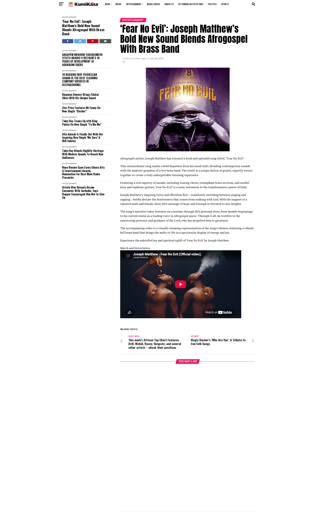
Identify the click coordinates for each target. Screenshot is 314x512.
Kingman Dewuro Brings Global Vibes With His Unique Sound (80, 96)
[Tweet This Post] (80, 41)
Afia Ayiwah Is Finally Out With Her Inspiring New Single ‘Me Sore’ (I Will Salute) (82, 137)
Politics (212, 4)
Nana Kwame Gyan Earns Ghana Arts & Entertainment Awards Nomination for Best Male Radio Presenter (83, 172)
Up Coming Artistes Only (190, 4)
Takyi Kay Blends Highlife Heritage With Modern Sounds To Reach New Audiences (83, 154)
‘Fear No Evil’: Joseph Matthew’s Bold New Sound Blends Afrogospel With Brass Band (83, 27)
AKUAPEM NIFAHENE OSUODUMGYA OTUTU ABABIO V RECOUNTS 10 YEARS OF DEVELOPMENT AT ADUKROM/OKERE (82, 59)
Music (118, 4)
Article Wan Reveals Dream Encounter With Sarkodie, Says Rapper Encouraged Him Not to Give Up (83, 192)
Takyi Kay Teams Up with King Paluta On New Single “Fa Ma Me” (82, 122)
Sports (225, 4)
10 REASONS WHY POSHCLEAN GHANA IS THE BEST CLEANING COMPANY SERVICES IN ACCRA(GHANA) (80, 79)
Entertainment (133, 4)
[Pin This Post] (92, 41)
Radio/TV (169, 4)
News (107, 4)
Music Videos (153, 4)
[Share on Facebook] (67, 41)
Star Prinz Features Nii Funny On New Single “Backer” (81, 109)
